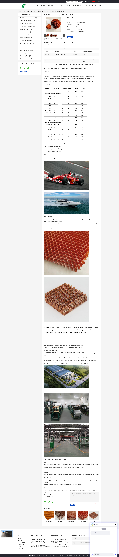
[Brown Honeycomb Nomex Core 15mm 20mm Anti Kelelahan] (94, 515)
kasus (99, 5)
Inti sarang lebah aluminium (26, 26)
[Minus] (115, 524)
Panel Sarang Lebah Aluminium (27, 18)
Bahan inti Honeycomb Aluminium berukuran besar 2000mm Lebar (38, 538)
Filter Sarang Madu (24, 56)
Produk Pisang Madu (25, 58)
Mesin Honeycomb (24, 34)
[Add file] (92, 554)
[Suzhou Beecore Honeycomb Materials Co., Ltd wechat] (29, 68)
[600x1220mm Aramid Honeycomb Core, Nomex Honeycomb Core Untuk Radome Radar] (49, 515)
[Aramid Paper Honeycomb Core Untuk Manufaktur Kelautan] (71, 515)
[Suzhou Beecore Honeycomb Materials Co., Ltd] (23, 6)
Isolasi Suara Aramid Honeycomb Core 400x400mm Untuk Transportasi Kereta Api (83, 522)
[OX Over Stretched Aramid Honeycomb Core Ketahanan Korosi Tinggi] (60, 515)
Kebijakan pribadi (32, 555)
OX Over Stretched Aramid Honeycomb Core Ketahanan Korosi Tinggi (60, 522)
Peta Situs (20, 548)
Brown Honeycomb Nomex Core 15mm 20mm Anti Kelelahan (94, 522)
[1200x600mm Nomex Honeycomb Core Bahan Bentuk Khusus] (53, 25)
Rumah (37, 5)
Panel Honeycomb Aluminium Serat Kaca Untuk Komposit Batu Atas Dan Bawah (61, 545)
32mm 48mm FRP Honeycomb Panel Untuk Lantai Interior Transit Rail (60, 538)
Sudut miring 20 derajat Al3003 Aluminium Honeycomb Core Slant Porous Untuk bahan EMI (38, 542)
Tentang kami (58, 5)
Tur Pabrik (67, 5)
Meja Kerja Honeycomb (25, 50)
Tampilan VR (50, 5)
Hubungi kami (86, 5)
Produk (43, 5)
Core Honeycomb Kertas (26, 43)
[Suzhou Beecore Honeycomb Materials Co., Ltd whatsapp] (25, 68)
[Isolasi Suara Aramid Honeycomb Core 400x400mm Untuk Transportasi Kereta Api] (83, 515)
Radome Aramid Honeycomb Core (75, 484)
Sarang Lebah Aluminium (26, 23)
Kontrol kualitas (76, 5)
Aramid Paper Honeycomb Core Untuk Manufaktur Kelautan (71, 522)
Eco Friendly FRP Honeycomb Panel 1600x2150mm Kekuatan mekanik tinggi (61, 542)
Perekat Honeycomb (25, 32)
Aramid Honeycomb (31, 11)
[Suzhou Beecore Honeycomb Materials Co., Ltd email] (21, 68)
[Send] (115, 554)
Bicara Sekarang (88, 1)
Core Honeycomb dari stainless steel (29, 46)
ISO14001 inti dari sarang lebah (62, 484)
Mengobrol (70, 37)
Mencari (80, 1)
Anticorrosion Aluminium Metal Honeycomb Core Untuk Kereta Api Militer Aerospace (40, 546)
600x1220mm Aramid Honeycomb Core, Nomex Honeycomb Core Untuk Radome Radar (49, 522)
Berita (94, 5)
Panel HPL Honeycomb (25, 40)
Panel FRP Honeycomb (25, 37)
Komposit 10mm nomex (51, 484)
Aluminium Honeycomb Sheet (27, 20)
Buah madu (22, 53)
